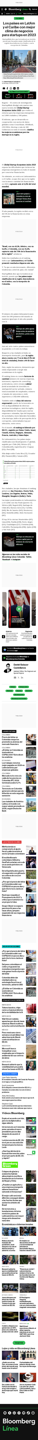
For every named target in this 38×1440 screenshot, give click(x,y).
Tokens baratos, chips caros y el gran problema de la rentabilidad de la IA (12, 1009)
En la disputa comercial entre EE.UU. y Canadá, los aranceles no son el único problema (16, 1089)
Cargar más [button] (19, 1343)
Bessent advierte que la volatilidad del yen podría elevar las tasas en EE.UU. (13, 1066)
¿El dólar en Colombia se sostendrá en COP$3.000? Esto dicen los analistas (12, 753)
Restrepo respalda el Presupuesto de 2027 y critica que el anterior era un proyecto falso (12, 898)
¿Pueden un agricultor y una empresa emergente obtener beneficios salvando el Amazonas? (12, 1188)
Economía (28, 691)
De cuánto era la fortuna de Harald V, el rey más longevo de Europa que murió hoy (10, 1389)
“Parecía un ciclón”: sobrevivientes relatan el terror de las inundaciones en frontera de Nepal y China (27, 1274)
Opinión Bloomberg (10, 1074)
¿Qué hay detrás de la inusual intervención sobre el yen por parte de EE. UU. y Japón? (13, 1154)
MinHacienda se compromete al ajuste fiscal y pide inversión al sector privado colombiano (13, 850)
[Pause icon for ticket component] (2, 14)
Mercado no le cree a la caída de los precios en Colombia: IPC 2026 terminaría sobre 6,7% (12, 779)
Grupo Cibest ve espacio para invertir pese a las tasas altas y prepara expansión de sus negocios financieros (13, 910)
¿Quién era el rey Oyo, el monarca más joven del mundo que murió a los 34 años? (10, 1365)
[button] (3, 88)
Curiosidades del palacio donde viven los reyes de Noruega (28, 1364)
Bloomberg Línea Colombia (19, 698)
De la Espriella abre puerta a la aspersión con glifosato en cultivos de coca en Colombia (26, 636)
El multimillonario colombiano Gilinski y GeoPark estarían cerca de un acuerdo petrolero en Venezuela (13, 862)
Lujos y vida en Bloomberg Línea (18, 1348)
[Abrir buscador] (29, 9)
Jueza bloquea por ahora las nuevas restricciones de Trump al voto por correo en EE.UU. (9, 1301)
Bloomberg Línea (19, 694)
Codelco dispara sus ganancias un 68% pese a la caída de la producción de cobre (10, 1329)
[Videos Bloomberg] (19, 1113)
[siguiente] (34, 636)
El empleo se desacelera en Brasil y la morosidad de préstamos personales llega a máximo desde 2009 (28, 1246)
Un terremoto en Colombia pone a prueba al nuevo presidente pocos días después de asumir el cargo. (13, 1132)
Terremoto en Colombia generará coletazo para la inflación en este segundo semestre (13, 792)
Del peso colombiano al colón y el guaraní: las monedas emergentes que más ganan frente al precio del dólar (13, 969)
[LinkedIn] (22, 677)
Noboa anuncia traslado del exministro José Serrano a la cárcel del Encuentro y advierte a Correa (9, 1246)
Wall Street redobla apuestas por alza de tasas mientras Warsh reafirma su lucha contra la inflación (13, 1022)
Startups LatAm (23, 687)
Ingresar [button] (34, 9)
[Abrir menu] (2, 9)
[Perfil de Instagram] (19, 1412)
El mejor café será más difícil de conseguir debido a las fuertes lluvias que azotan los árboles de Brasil (13, 1200)
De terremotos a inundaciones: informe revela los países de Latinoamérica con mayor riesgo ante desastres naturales (13, 1215)
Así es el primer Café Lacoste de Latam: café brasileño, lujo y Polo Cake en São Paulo (27, 1389)
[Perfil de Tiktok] (28, 1412)
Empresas (9, 691)
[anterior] (3, 636)
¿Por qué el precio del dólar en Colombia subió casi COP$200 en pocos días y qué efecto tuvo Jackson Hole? (12, 637)
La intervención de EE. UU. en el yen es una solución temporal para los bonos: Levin (13, 1143)
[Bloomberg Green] (19, 1164)
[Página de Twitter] (9, 1412)
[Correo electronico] (15, 677)
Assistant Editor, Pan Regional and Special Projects (25, 672)
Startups (13, 687)
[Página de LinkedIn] (23, 1412)
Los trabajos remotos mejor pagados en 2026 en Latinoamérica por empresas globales (13, 766)
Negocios (19, 691)
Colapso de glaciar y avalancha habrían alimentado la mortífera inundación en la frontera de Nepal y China (12, 1176)
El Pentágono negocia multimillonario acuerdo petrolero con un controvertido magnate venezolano (28, 1302)
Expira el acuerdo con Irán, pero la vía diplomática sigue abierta (13, 1120)
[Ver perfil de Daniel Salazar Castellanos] (8, 671)
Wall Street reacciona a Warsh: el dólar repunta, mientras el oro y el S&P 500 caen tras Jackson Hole (28, 1331)
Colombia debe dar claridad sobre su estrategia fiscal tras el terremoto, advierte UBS (12, 981)
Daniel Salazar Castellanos (12, 82)
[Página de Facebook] (5, 1412)
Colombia (19, 18)
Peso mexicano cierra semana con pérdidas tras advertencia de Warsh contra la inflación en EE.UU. (13, 1037)
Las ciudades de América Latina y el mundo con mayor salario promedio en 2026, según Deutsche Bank (13, 806)
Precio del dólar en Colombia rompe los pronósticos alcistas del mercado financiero (12, 740)
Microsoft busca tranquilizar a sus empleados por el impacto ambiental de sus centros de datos (13, 1053)
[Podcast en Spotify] (33, 1412)
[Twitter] (18, 677)
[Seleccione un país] (6, 9)
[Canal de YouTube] (14, 1412)
